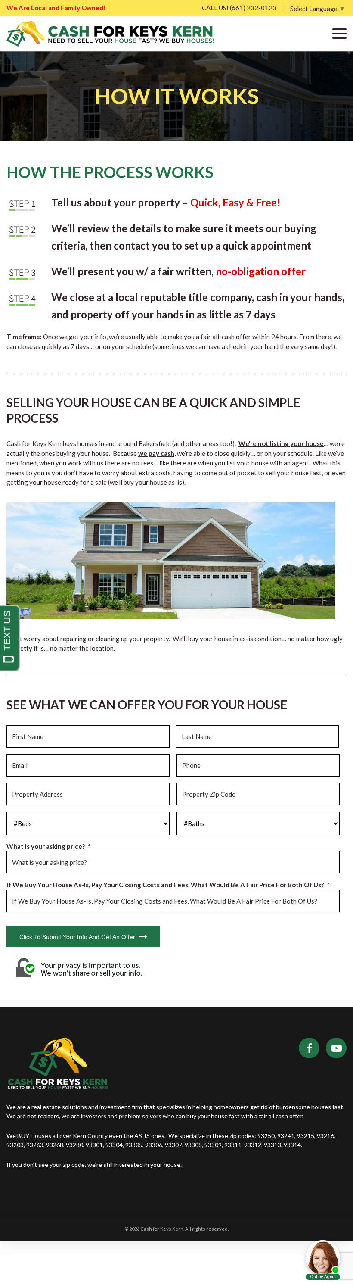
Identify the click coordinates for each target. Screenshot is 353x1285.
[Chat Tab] (176, 642)
